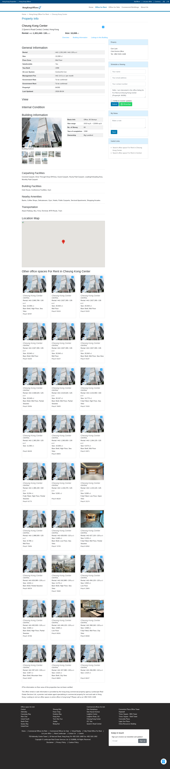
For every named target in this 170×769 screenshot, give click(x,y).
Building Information (80, 37)
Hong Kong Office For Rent (39, 14)
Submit (114, 104)
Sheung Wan (57, 709)
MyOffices (137, 1)
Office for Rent (101, 7)
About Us (144, 7)
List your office (147, 1)
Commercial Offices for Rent (37, 731)
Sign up (142, 741)
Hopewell (122, 712)
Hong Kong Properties (9, 1)
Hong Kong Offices (25, 1)
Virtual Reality (76, 731)
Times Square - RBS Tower (128, 714)
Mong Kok (56, 724)
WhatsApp (127, 104)
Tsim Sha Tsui (57, 719)
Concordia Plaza (124, 719)
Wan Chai (24, 716)
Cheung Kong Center (32, 295)
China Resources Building (127, 724)
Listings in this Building (99, 37)
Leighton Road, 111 (93, 716)
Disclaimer (50, 742)
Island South (25, 719)
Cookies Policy (74, 742)
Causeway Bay (26, 714)
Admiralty (24, 712)
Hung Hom (56, 716)
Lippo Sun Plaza (124, 721)
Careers (81, 733)
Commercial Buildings (130, 7)
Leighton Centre (92, 714)
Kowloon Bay (57, 714)
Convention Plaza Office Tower (129, 709)
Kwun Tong (56, 712)
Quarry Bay (24, 724)
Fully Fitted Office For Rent (93, 731)
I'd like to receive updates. (122, 101)
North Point (24, 721)
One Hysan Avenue (93, 712)
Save (114, 132)
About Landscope (60, 733)
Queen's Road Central (94, 724)
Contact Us (72, 733)
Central (23, 709)
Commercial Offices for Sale (59, 731)
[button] (60, 133)
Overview (65, 37)
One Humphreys (92, 709)
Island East (24, 726)
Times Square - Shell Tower (128, 716)
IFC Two (89, 721)
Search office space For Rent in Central (127, 153)
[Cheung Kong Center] (34, 284)
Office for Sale (114, 7)
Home (91, 7)
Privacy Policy (61, 742)
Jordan (55, 721)
